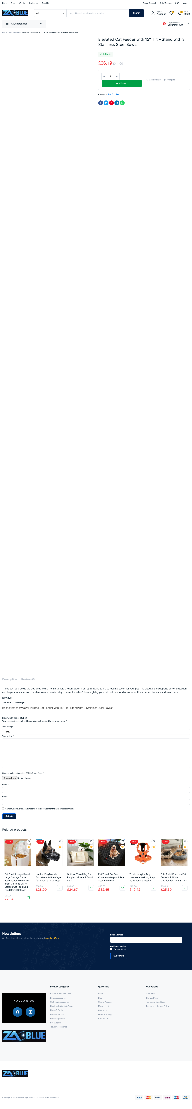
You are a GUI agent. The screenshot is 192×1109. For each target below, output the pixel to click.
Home (4, 3)
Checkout (102, 1010)
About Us (45, 3)
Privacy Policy (152, 998)
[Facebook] (17, 1012)
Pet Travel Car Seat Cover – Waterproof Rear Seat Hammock (111, 877)
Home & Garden (57, 1010)
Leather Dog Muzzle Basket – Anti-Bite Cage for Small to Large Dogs (48, 877)
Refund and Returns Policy (157, 1006)
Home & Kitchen (57, 1015)
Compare (171, 80)
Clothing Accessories (59, 1002)
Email (5, 797)
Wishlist (22, 3)
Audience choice (118, 946)
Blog (100, 998)
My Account (103, 1006)
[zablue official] (15, 13)
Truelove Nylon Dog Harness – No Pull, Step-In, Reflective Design (142, 877)
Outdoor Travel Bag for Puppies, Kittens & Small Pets (80, 877)
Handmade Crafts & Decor (61, 1006)
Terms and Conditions (155, 1002)
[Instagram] (30, 1012)
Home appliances (58, 1019)
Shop (13, 3)
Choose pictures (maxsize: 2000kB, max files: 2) (23, 773)
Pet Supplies (14, 32)
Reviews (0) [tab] (28, 679)
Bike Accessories (58, 998)
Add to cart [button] (28, 897)
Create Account (149, 3)
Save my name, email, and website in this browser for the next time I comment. (39, 809)
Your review (8, 736)
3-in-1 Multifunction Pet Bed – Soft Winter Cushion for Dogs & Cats (174, 877)
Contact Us (33, 3)
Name (5, 785)
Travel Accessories (58, 1027)
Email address (116, 935)
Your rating (7, 727)
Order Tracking (166, 3)
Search (136, 13)
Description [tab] (9, 679)
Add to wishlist (155, 80)
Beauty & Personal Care (60, 994)
